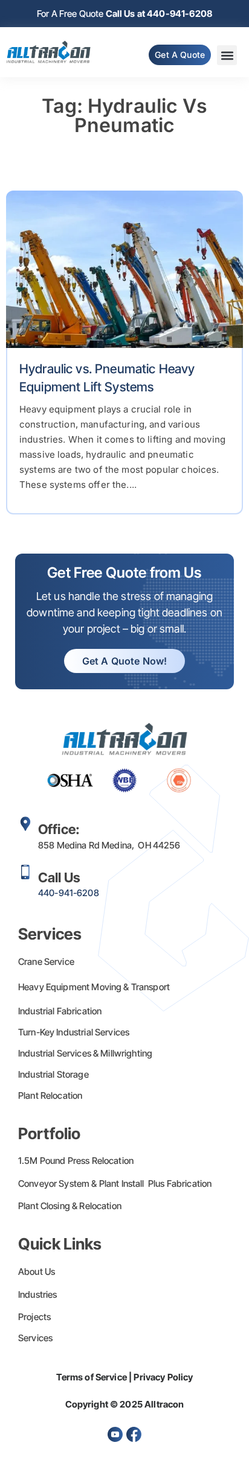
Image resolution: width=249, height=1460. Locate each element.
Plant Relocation (50, 1095)
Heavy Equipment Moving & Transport (94, 987)
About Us (36, 1271)
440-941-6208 (68, 893)
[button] (227, 55)
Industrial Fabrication (60, 1011)
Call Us (59, 877)
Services (35, 1338)
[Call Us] (25, 872)
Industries (37, 1294)
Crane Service (46, 961)
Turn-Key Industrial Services (73, 1032)
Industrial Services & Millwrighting (85, 1053)
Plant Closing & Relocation (69, 1206)
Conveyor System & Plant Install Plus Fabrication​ (115, 1183)
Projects (34, 1317)
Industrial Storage (53, 1074)
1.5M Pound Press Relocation (76, 1160)
